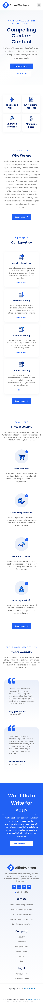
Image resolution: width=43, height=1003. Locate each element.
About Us (21, 937)
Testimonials (21, 951)
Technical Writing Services (21, 919)
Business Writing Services (21, 909)
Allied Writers (29, 988)
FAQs (21, 956)
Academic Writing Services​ (21, 904)
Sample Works (21, 946)
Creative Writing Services (21, 914)
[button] (39, 5)
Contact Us (21, 941)
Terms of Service (21, 978)
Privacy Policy (21, 974)
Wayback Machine (34, 999)
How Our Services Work (21, 924)
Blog (21, 961)
